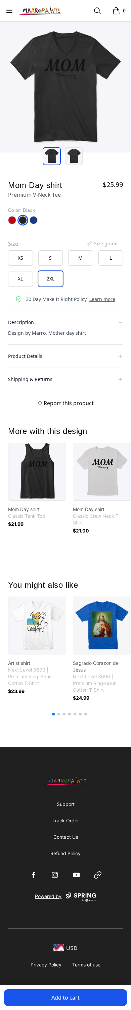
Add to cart (65, 997)
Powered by (48, 896)
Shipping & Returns (30, 379)
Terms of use (86, 964)
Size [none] (13, 243)
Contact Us (65, 837)
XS (20, 258)
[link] (37, 471)
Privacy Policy (46, 964)
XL (20, 278)
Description (21, 322)
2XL (50, 278)
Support (66, 804)
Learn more (102, 299)
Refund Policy (65, 853)
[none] (102, 243)
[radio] (20, 258)
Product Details (25, 356)
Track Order (65, 820)
